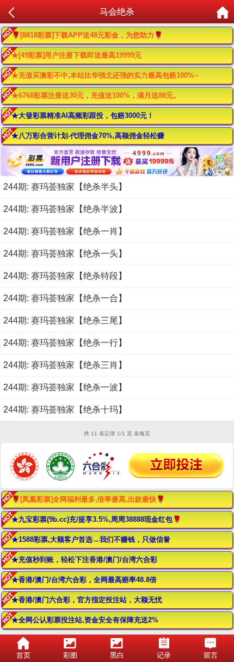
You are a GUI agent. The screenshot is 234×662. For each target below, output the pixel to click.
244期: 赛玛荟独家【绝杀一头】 (65, 253)
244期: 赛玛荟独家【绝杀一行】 (65, 342)
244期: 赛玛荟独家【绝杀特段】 (65, 275)
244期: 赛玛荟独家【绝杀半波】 (65, 209)
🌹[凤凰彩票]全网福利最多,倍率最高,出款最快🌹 (88, 499)
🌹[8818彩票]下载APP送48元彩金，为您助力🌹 (87, 35)
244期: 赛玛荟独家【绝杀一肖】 (65, 231)
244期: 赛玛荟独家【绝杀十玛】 (65, 409)
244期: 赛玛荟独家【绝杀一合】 (65, 298)
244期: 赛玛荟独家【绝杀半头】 (65, 186)
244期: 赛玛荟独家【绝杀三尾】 (65, 320)
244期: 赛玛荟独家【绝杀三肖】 (65, 365)
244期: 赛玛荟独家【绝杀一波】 (65, 387)
